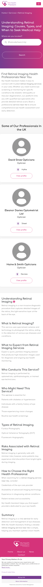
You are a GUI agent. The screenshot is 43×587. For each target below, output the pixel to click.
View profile (21, 176)
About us (21, 552)
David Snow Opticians (21, 160)
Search (22, 55)
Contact (21, 555)
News (31, 552)
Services (12, 13)
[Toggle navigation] (38, 3)
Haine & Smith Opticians (21, 264)
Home (4, 13)
